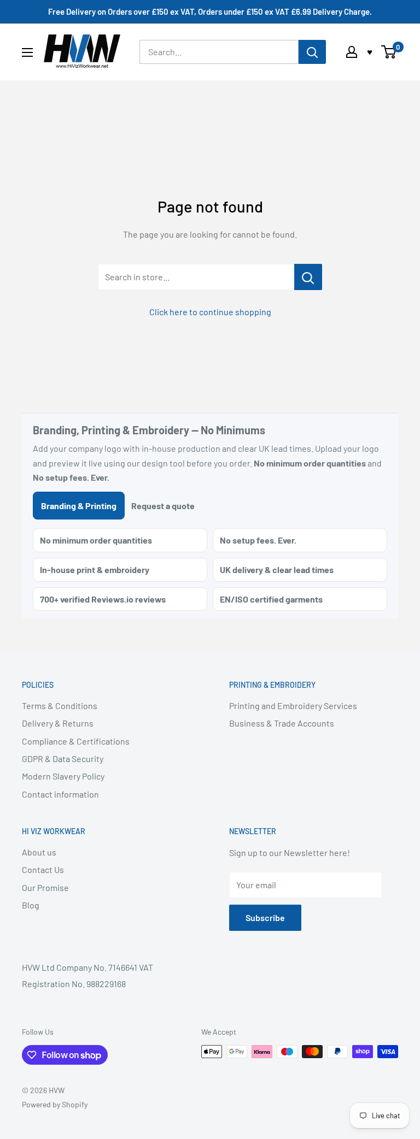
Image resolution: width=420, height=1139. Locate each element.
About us (39, 852)
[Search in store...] (308, 277)
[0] (389, 51)
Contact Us (43, 869)
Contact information (60, 794)
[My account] (351, 52)
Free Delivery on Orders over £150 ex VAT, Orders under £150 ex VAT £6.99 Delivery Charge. (210, 11)
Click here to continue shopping (210, 311)
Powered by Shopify (55, 1104)
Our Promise (45, 887)
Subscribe (265, 917)
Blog (30, 905)
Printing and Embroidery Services (293, 705)
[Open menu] (27, 52)
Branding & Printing (78, 505)
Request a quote (163, 505)
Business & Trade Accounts (281, 723)
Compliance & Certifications (76, 741)
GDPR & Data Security (62, 758)
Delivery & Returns (58, 723)
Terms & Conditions (59, 705)
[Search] (312, 52)
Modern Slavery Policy (63, 776)
